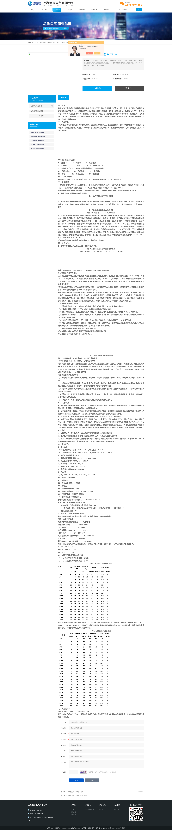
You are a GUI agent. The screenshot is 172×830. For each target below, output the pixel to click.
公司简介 (73, 809)
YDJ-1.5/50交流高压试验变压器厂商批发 (75, 795)
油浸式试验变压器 (50, 42)
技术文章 (82, 10)
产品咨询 (97, 88)
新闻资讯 (69, 10)
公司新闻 (101, 809)
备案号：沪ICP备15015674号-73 (103, 828)
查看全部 (41, 116)
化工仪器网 (91, 828)
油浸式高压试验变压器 (63, 42)
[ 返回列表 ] (141, 791)
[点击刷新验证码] (83, 772)
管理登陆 (122, 828)
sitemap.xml (116, 828)
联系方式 (73, 812)
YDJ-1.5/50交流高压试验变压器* (73, 792)
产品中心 (41, 42)
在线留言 (94, 10)
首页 (32, 10)
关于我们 (44, 10)
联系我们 (106, 10)
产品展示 (57, 10)
